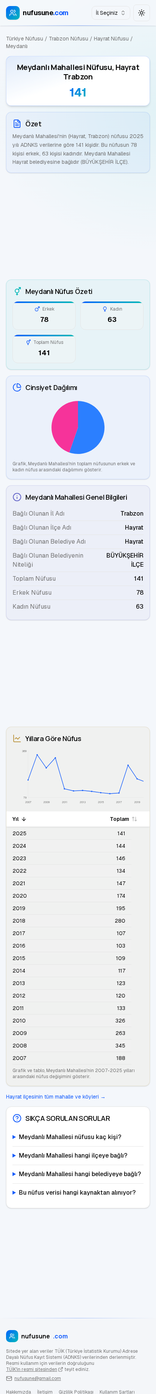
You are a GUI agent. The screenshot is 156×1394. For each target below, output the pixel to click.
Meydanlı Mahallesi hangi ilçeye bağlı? (73, 1155)
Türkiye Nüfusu (24, 38)
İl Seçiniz (107, 12)
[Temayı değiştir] (141, 13)
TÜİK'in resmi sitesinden (31, 1369)
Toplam (119, 819)
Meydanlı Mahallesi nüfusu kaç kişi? (70, 1137)
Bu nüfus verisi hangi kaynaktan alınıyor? (77, 1193)
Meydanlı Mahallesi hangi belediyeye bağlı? (80, 1174)
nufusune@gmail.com (37, 1378)
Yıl (15, 819)
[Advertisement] (78, 226)
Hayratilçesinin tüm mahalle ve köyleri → (56, 1096)
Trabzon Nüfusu (68, 38)
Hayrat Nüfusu (111, 38)
